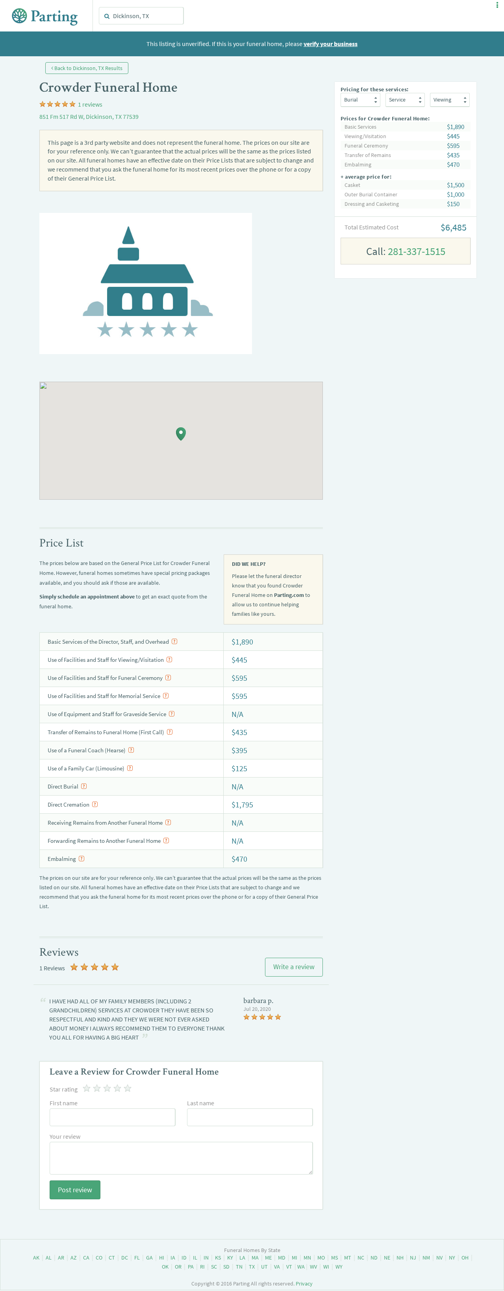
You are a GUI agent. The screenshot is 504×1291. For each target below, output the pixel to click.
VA (277, 1266)
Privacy (304, 1283)
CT (112, 1257)
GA (149, 1257)
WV (313, 1266)
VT (289, 1266)
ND (374, 1257)
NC (361, 1257)
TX (252, 1266)
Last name (200, 1102)
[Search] (107, 16)
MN (307, 1257)
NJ (413, 1257)
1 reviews (90, 104)
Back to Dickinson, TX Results (87, 68)
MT (347, 1257)
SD (226, 1266)
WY (339, 1266)
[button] (497, 5)
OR (178, 1266)
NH (400, 1257)
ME (268, 1257)
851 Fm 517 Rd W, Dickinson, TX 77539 (89, 116)
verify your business (331, 44)
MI (294, 1257)
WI (326, 1266)
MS (334, 1257)
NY (452, 1257)
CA (86, 1257)
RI (202, 1266)
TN (239, 1266)
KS (218, 1257)
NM (426, 1257)
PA (191, 1266)
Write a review (294, 966)
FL (137, 1257)
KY (230, 1257)
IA (172, 1257)
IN (206, 1257)
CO (99, 1257)
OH (465, 1257)
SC (214, 1266)
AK (36, 1257)
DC (124, 1257)
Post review (75, 1189)
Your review (65, 1136)
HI (161, 1257)
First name (64, 1102)
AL (49, 1257)
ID (184, 1257)
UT (264, 1266)
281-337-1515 (416, 251)
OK (165, 1266)
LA (242, 1257)
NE (387, 1257)
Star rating (64, 1089)
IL (195, 1257)
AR (61, 1257)
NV (439, 1257)
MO (321, 1257)
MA (255, 1257)
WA (301, 1266)
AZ (73, 1257)
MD (281, 1257)
